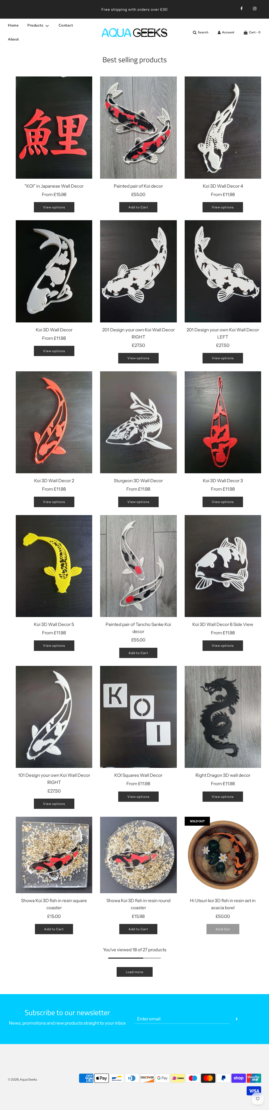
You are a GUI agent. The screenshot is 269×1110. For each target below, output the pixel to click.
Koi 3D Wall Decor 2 (54, 480)
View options (54, 207)
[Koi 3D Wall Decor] (54, 271)
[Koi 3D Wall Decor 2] (54, 422)
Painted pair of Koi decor (138, 186)
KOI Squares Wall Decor (138, 775)
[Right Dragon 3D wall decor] (223, 717)
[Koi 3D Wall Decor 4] (223, 127)
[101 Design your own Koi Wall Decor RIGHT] (54, 717)
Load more (134, 972)
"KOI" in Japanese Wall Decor (54, 186)
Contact (66, 25)
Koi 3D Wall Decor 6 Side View (222, 624)
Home (13, 25)
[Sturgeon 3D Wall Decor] (138, 422)
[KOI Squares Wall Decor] (138, 717)
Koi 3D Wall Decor (54, 329)
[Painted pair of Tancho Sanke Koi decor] (138, 566)
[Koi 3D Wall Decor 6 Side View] (223, 566)
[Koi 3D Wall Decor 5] (54, 566)
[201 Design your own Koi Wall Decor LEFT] (223, 271)
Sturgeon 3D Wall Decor (138, 480)
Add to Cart (138, 207)
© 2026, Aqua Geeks (22, 1079)
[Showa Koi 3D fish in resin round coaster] (138, 855)
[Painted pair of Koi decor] (138, 127)
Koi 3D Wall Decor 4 (223, 186)
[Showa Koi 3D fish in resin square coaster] (54, 855)
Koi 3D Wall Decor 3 (223, 480)
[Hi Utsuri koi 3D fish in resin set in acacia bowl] (223, 855)
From (54, 194)
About (13, 39)
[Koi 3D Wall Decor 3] (223, 422)
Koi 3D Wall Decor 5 (54, 624)
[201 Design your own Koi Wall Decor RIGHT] (138, 271)
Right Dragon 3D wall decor (222, 775)
